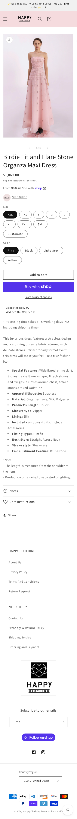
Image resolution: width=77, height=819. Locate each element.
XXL (24, 224)
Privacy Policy (18, 572)
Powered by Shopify (52, 811)
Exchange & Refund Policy (26, 628)
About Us (15, 562)
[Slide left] (29, 148)
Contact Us (16, 618)
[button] (5, 19)
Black (29, 250)
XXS (10, 215)
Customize (15, 234)
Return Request (19, 591)
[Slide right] (48, 148)
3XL (40, 224)
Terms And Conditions (24, 581)
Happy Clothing (31, 811)
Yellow (12, 260)
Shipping (7, 180)
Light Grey (51, 250)
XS (25, 215)
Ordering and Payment (24, 647)
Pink (11, 250)
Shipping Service (20, 637)
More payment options (38, 296)
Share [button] (12, 515)
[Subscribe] (63, 722)
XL (9, 224)
